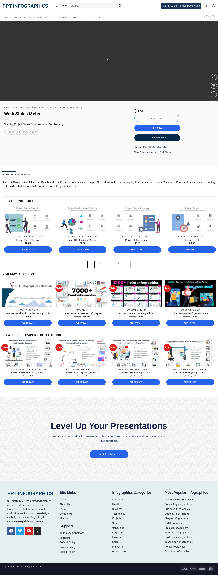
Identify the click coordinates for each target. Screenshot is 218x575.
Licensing (65, 544)
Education (118, 506)
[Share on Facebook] (7, 139)
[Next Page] (127, 271)
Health (116, 510)
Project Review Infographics (136, 379)
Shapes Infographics (176, 525)
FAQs (63, 515)
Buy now (157, 135)
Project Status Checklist (28, 246)
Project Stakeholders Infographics (28, 379)
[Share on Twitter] (12, 139)
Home (5, 24)
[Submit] (120, 12)
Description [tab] (9, 181)
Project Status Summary (137, 246)
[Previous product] (212, 24)
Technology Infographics (179, 548)
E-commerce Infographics (179, 506)
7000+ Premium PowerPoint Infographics (81, 320)
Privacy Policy (67, 553)
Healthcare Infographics (178, 543)
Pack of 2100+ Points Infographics (136, 320)
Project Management (56, 24)
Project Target (192, 246)
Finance (116, 543)
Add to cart (157, 125)
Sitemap (64, 525)
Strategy (117, 529)
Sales (115, 548)
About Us (65, 510)
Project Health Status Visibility (83, 246)
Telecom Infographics (177, 539)
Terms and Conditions (72, 539)
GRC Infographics (174, 529)
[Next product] (206, 24)
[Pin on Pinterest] (24, 139)
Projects (116, 525)
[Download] (214, 101)
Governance (119, 558)
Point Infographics (175, 553)
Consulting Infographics (178, 510)
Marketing (118, 553)
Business (117, 515)
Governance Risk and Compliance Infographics (28, 320)
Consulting (118, 534)
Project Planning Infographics (190, 379)
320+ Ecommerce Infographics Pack (190, 320)
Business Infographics (177, 515)
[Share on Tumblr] (35, 139)
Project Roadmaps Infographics (82, 379)
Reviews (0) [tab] (24, 181)
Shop (14, 24)
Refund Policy (67, 549)
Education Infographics (178, 558)
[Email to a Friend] (18, 139)
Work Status (165, 158)
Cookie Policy (67, 558)
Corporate (117, 539)
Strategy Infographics (177, 520)
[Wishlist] (214, 92)
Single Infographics (30, 24)
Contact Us (66, 520)
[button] (57, 12)
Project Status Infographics (86, 24)
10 (117, 271)
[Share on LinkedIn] (30, 139)
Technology (118, 520)
